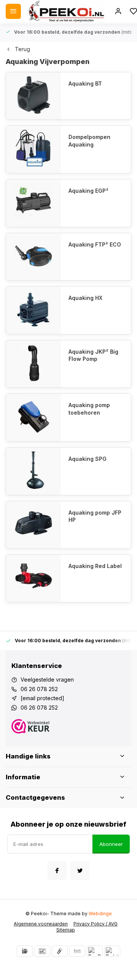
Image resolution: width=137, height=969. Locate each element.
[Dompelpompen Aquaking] (33, 149)
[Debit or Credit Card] (112, 951)
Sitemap (65, 930)
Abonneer (111, 844)
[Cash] (60, 951)
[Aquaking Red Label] (33, 578)
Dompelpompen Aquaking (89, 141)
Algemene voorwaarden (41, 924)
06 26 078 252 (39, 689)
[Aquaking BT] (33, 96)
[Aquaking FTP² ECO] (33, 257)
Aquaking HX (85, 298)
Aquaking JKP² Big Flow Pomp (93, 355)
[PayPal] (95, 951)
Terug (22, 49)
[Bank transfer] (77, 951)
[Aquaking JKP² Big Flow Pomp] (33, 364)
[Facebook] (57, 870)
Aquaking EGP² (88, 190)
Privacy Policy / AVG (95, 924)
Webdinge (100, 913)
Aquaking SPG (87, 459)
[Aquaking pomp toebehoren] (33, 417)
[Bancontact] (42, 951)
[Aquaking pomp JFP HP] (33, 525)
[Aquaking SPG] (33, 471)
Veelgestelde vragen (47, 679)
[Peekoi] (66, 11)
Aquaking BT (85, 83)
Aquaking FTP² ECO (94, 244)
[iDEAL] (25, 951)
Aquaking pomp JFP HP (94, 516)
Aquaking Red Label (95, 566)
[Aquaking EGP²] (33, 203)
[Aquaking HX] (33, 310)
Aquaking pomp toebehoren (89, 409)
